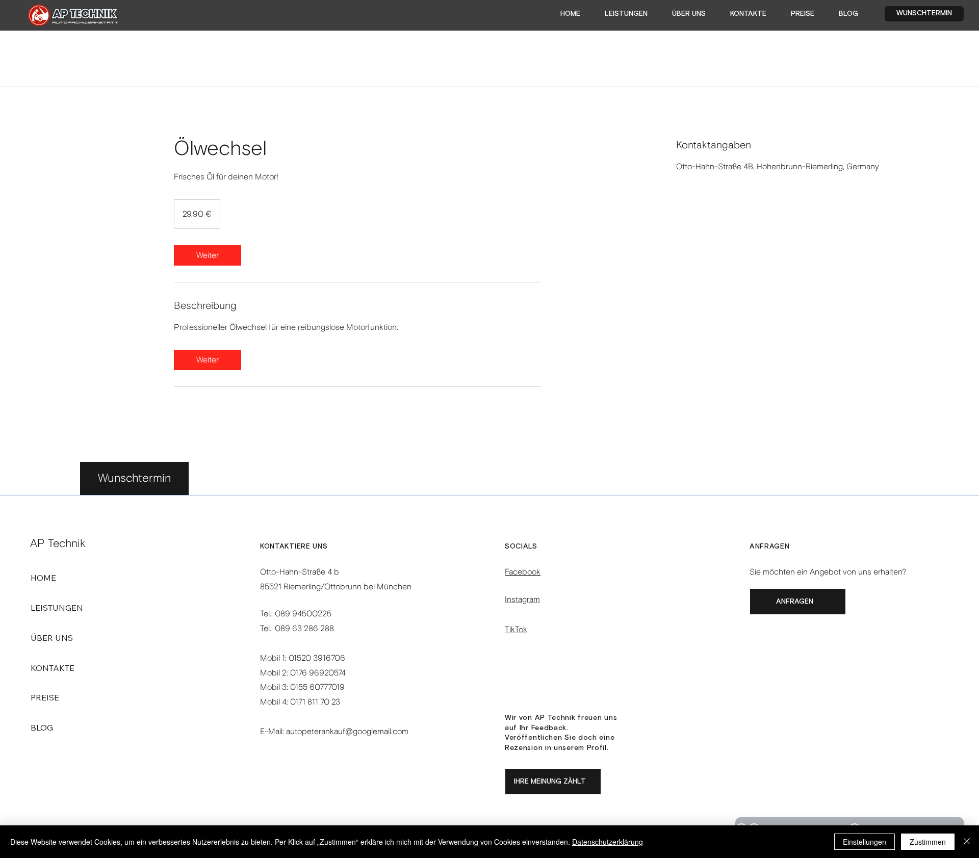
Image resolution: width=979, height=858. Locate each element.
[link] (207, 255)
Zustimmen (928, 842)
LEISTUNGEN (57, 608)
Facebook (522, 572)
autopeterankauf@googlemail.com (347, 731)
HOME (43, 578)
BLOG (42, 727)
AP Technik (58, 543)
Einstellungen (864, 842)
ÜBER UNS (52, 638)
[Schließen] (967, 842)
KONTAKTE (52, 668)
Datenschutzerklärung (607, 842)
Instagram (522, 599)
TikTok (516, 629)
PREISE (45, 697)
